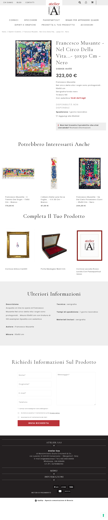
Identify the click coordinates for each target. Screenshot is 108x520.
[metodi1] (56, 487)
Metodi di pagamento (41, 493)
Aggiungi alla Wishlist (69, 116)
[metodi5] (67, 491)
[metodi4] (60, 491)
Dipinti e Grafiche (15, 32)
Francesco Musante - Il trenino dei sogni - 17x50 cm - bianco (17, 199)
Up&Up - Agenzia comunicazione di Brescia (55, 500)
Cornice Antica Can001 (16, 269)
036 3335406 (59, 461)
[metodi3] (71, 487)
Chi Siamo (8, 2)
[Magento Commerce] (54, 8)
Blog (19, 2)
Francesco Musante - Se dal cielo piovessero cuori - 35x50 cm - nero (89, 199)
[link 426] (18, 417)
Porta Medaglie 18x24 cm (53, 269)
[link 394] (80, 2)
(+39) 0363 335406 (66, 459)
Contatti (30, 2)
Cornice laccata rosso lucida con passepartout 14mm (88, 271)
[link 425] (18, 413)
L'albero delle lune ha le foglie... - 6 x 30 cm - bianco (53, 199)
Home (4, 32)
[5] (103, 515)
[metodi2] (64, 487)
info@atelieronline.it (48, 459)
